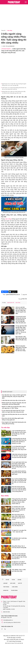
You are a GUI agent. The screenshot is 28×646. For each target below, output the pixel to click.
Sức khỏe (12, 583)
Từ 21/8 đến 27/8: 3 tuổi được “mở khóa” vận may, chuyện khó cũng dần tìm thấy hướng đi (19, 509)
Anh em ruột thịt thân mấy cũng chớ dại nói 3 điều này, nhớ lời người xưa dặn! (21, 310)
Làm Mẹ (19, 579)
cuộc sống (8, 219)
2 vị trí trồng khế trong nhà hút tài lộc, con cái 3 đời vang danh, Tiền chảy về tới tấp (19, 449)
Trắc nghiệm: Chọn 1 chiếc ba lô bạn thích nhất (19, 570)
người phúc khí (10, 302)
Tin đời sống (14, 590)
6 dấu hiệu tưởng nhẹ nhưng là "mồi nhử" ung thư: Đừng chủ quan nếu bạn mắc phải (19, 456)
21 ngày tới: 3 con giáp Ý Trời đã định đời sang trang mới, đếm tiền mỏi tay (19, 563)
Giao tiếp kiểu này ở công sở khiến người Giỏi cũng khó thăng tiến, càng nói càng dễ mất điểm (14, 396)
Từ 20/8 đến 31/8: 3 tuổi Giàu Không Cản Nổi (19, 539)
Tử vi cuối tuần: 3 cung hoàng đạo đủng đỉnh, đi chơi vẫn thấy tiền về (18, 524)
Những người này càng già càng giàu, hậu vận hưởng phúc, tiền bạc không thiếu (14, 403)
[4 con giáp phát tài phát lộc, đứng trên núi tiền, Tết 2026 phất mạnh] (6, 473)
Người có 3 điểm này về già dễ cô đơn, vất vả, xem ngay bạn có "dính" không (14, 407)
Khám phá (5, 590)
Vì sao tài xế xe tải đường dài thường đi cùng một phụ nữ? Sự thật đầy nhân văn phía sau (21, 319)
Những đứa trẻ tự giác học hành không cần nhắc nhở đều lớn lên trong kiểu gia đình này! (14, 92)
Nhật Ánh (24, 298)
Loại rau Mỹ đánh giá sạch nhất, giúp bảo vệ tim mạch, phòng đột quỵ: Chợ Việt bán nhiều (19, 433)
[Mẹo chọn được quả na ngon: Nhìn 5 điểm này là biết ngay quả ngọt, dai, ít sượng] (6, 517)
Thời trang (6, 586)
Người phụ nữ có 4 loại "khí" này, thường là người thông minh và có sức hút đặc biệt (14, 84)
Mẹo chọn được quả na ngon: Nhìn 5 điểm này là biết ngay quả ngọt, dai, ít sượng (18, 517)
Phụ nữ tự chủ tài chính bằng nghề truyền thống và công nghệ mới (13, 419)
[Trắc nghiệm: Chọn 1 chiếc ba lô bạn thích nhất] (6, 572)
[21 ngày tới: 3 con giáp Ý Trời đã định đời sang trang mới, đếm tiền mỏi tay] (6, 564)
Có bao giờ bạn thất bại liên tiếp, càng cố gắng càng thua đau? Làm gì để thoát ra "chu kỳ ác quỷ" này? (21, 329)
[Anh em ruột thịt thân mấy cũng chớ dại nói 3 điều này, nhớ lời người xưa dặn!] (7, 310)
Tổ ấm (13, 579)
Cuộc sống (9, 30)
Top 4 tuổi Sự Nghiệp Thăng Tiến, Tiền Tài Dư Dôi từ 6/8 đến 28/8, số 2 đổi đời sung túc (19, 481)
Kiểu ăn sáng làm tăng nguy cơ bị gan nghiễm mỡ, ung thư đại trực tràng (21, 348)
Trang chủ (3, 30)
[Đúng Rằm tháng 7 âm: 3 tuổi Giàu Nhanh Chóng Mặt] (6, 548)
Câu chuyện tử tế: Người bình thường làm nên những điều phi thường (14, 423)
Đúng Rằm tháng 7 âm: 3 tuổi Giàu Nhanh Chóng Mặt (19, 546)
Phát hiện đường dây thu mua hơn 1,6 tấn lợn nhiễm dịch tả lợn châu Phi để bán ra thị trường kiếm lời (19, 489)
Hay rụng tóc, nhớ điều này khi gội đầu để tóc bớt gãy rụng (21, 338)
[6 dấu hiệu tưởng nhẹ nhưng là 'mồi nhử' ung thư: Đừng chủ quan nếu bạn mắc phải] (6, 456)
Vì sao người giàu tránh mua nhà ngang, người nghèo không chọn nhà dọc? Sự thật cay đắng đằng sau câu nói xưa (19, 465)
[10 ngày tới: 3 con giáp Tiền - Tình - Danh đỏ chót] (6, 533)
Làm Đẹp (5, 583)
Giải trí (20, 583)
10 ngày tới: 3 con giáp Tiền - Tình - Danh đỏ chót (19, 531)
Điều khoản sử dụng (9, 643)
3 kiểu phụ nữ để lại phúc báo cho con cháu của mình (14, 415)
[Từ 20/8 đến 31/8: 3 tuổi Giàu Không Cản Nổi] (6, 540)
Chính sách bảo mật (18, 643)
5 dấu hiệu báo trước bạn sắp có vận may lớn (14, 400)
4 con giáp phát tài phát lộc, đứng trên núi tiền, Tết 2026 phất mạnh (19, 472)
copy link (25, 294)
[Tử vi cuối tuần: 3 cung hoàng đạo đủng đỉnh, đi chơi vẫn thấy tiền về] (6, 525)
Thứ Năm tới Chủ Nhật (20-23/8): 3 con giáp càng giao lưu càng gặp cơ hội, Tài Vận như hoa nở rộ (19, 556)
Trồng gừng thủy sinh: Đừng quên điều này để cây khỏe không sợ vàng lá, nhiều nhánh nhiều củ (19, 501)
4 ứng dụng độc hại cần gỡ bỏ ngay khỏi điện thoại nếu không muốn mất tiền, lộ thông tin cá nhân (19, 441)
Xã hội (7, 579)
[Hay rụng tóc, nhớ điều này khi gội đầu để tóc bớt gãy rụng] (7, 340)
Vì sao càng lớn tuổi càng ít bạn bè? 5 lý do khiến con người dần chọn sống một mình (13, 411)
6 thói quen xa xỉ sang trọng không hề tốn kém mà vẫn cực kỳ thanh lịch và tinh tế (14, 88)
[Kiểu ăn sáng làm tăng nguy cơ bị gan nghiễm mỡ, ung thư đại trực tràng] (7, 349)
